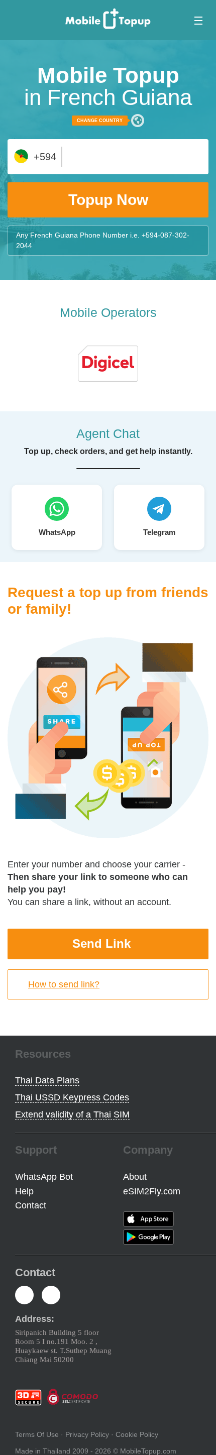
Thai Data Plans (47, 1080)
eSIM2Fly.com (151, 1191)
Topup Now (108, 199)
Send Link (101, 943)
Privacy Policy (87, 1434)
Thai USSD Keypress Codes (72, 1097)
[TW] (51, 1296)
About (135, 1177)
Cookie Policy (137, 1434)
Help (24, 1191)
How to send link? (63, 984)
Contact (30, 1205)
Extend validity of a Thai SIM (72, 1114)
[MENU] (196, 20)
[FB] (24, 1296)
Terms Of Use (37, 1434)
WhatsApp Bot (44, 1177)
